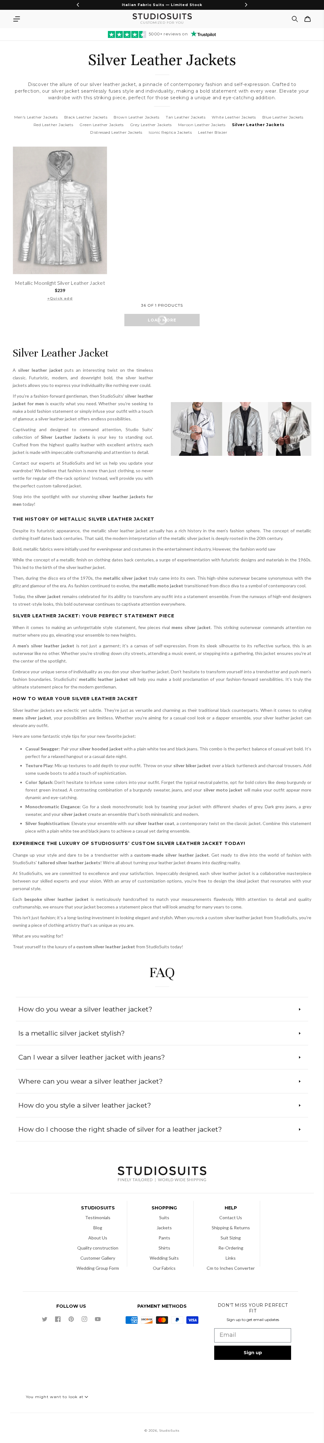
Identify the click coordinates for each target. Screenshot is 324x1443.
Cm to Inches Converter (231, 1268)
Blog (97, 1227)
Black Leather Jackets (86, 117)
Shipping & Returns (231, 1227)
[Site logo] (162, 1174)
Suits (164, 1217)
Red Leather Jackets (53, 124)
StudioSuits (169, 1430)
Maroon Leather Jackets (202, 124)
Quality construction (97, 1247)
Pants (164, 1237)
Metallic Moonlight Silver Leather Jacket (60, 283)
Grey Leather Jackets (151, 124)
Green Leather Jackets (101, 124)
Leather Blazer (212, 132)
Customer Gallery (97, 1258)
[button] (16, 19)
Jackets (164, 1227)
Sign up (253, 1352)
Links (231, 1258)
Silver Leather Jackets (258, 124)
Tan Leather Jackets (185, 117)
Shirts (164, 1247)
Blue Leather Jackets (282, 117)
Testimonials (97, 1217)
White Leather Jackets (234, 117)
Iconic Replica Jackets (170, 132)
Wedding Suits (164, 1258)
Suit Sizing (231, 1237)
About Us (97, 1237)
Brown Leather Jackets (136, 117)
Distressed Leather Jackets (116, 132)
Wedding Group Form (98, 1268)
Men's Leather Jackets (36, 117)
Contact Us (230, 1217)
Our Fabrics (164, 1268)
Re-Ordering (230, 1247)
